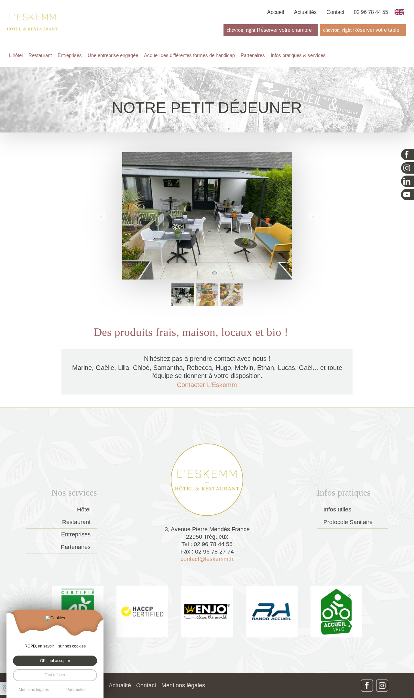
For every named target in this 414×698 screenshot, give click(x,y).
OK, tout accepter (55, 660)
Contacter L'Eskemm (207, 384)
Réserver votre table (376, 30)
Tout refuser (55, 675)
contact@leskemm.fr (207, 559)
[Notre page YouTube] (407, 194)
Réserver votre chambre (284, 30)
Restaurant (40, 55)
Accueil (275, 12)
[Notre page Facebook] (407, 154)
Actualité (120, 685)
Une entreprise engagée (113, 55)
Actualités (305, 12)
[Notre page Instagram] (407, 168)
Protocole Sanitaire (348, 522)
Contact (335, 12)
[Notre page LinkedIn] (407, 181)
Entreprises (76, 534)
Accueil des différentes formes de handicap (189, 55)
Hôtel (84, 509)
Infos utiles (337, 509)
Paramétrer (76, 690)
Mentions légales (183, 685)
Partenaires (253, 55)
